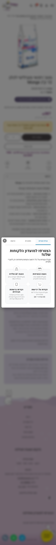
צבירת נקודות (43, 241)
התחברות (28, 241)
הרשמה (12, 241)
